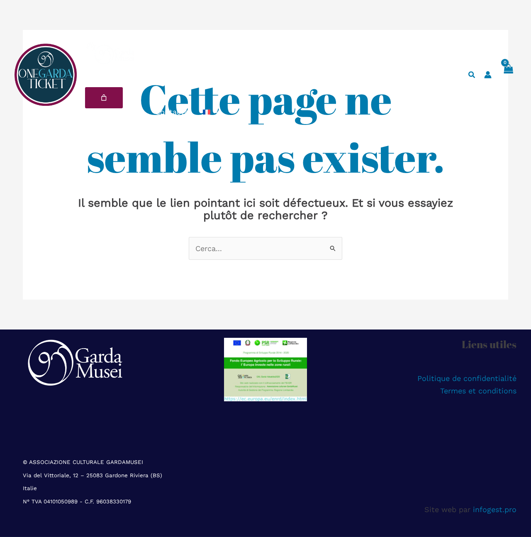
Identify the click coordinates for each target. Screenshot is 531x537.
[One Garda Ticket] (46, 74)
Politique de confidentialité (466, 378)
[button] (214, 112)
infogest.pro (494, 509)
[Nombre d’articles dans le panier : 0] (104, 97)
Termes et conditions (478, 390)
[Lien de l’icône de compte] (488, 74)
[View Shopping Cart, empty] (508, 74)
